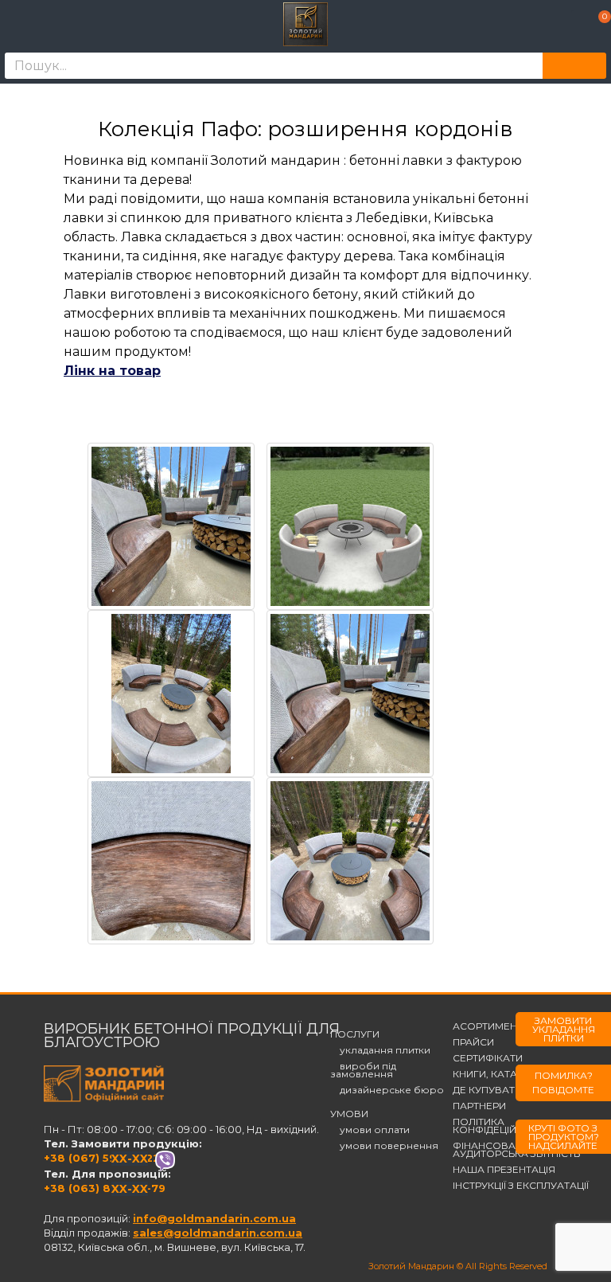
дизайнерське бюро (387, 1090)
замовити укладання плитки (563, 1029)
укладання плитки (380, 1050)
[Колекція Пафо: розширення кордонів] (171, 526)
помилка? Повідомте (563, 1082)
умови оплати (370, 1130)
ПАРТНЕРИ (479, 1106)
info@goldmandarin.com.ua (214, 1218)
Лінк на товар (112, 370)
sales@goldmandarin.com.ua (217, 1232)
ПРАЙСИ (473, 1042)
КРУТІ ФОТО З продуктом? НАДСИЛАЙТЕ (563, 1136)
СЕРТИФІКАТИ (488, 1058)
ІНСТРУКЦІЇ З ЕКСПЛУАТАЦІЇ (521, 1186)
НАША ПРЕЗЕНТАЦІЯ (504, 1170)
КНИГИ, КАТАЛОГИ (499, 1074)
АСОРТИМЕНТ (488, 1026)
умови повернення (384, 1146)
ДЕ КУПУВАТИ (487, 1090)
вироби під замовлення (363, 1070)
